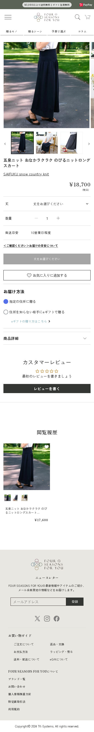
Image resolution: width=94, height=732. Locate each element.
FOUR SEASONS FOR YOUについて (33, 671)
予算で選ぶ (59, 31)
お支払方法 (21, 652)
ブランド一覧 (17, 679)
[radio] (7, 498)
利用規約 (14, 709)
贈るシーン (35, 31)
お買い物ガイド (19, 635)
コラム (82, 31)
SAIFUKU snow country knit (26, 174)
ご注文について (24, 644)
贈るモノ (11, 31)
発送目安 (11, 232)
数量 (8, 218)
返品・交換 (57, 644)
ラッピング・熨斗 (61, 652)
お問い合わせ (17, 686)
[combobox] (61, 203)
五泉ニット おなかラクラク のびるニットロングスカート (26, 510)
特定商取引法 (17, 701)
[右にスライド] (89, 144)
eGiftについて (59, 659)
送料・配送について (26, 659)
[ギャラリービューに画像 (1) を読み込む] (22, 143)
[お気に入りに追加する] (46, 446)
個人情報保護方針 (19, 694)
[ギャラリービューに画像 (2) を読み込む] (47, 143)
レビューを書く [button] (47, 388)
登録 (75, 601)
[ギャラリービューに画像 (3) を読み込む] (71, 143)
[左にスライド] (5, 144)
